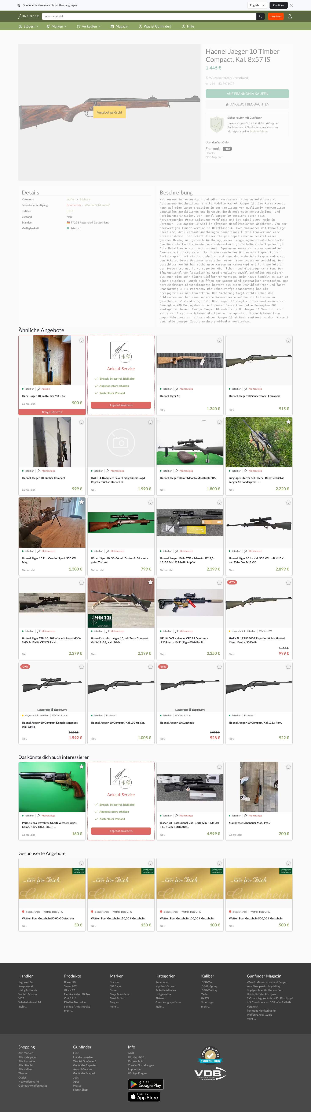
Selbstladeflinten (166, 990)
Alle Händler (25, 1065)
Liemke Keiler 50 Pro (77, 994)
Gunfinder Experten (85, 1065)
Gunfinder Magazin (84, 1073)
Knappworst (25, 986)
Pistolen (160, 998)
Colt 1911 (70, 998)
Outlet (22, 1077)
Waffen (71, 199)
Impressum (135, 1069)
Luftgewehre (163, 994)
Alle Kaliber (25, 1069)
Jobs (76, 1077)
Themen (23, 1073)
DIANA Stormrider (75, 1002)
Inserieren (276, 16)
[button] (288, 16)
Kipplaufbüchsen (165, 986)
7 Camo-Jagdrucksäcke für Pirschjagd (270, 998)
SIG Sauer (116, 986)
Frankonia (213, 148)
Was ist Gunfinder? (157, 26)
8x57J (70, 211)
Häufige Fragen (137, 1073)
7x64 (204, 994)
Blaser (113, 990)
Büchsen (85, 199)
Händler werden (83, 1057)
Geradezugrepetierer (168, 1002)
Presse (77, 1085)
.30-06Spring (209, 986)
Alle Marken (25, 1053)
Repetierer (162, 982)
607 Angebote (214, 157)
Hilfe (190, 26)
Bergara (115, 1002)
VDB (21, 998)
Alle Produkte (26, 1061)
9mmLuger (208, 1002)
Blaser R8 (70, 982)
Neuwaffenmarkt (28, 1081)
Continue (278, 5)
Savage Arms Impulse (77, 1006)
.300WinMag (209, 990)
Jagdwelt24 (25, 982)
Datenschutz (135, 1061)
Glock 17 (69, 990)
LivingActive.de (27, 990)
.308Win (206, 982)
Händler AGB (136, 1057)
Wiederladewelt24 (29, 1002)
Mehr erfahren (259, 131)
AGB (131, 1053)
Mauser (114, 982)
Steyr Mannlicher (120, 994)
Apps (76, 1081)
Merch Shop (80, 1089)
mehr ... (22, 1006)
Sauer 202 (70, 986)
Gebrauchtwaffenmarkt (32, 1085)
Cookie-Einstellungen (141, 1065)
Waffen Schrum (27, 994)
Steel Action (117, 998)
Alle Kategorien (27, 1057)
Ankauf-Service (82, 1069)
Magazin (122, 26)
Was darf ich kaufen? (97, 205)
